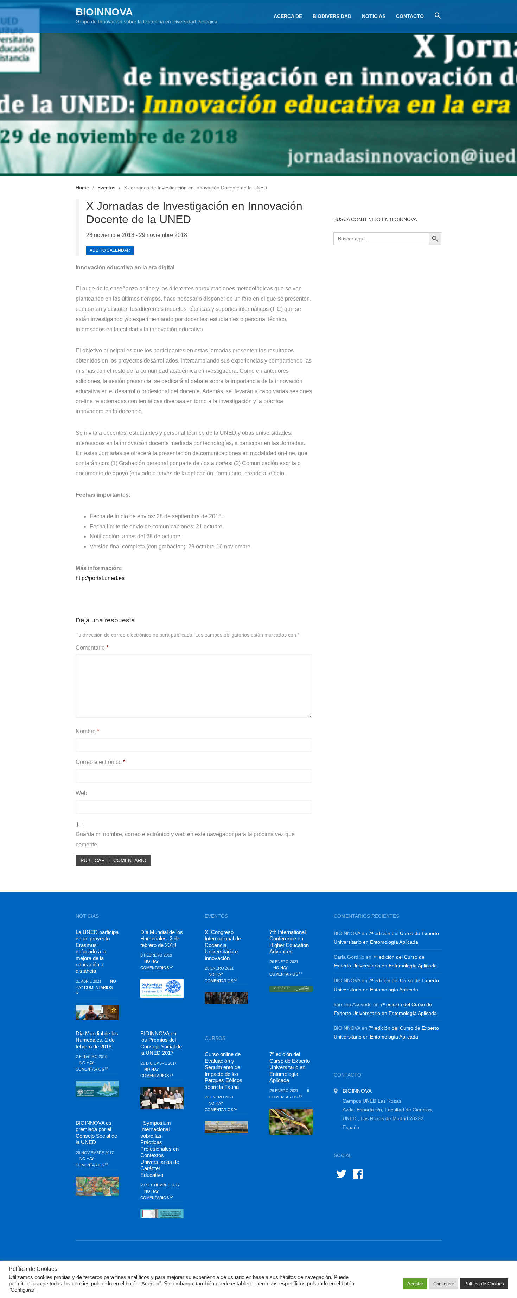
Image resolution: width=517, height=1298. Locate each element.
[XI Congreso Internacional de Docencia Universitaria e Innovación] (226, 998)
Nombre (87, 731)
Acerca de (288, 16)
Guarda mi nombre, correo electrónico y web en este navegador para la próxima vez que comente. (185, 839)
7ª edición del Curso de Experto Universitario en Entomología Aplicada (289, 1067)
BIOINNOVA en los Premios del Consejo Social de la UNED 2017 (161, 1043)
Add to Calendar (110, 250)
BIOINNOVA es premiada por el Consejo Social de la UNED (96, 1132)
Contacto (410, 16)
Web (81, 793)
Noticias (373, 16)
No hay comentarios (96, 984)
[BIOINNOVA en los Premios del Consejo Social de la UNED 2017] (162, 1098)
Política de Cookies (484, 1283)
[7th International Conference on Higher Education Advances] (291, 989)
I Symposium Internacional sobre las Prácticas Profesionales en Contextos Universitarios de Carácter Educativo (159, 1149)
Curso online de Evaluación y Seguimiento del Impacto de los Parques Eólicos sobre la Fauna (223, 1070)
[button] (435, 15)
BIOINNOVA (104, 12)
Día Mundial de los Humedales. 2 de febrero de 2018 (97, 1039)
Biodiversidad (332, 16)
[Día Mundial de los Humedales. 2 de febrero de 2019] (162, 988)
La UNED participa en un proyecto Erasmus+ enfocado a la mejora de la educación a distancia (97, 951)
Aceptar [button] (415, 1283)
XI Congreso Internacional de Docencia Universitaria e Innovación (223, 945)
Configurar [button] (443, 1283)
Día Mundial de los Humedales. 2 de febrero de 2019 (161, 938)
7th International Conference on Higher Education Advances (289, 941)
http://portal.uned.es (100, 578)
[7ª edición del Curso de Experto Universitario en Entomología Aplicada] (291, 1122)
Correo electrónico (100, 762)
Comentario (92, 648)
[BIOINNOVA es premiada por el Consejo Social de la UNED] (97, 1186)
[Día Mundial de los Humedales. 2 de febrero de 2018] (97, 1089)
